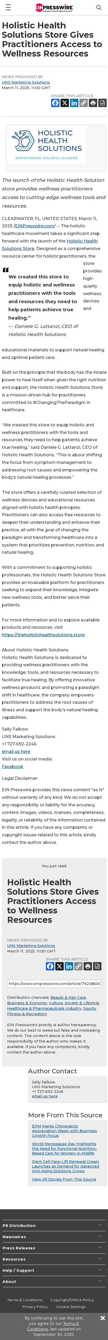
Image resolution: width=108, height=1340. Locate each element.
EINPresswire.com (34, 225)
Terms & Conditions (24, 1300)
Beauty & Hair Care (68, 997)
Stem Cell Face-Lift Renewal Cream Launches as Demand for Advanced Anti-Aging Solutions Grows (65, 1166)
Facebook (12, 766)
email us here (16, 751)
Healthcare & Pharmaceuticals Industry (44, 1008)
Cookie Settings (70, 1307)
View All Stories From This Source (64, 1179)
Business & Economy (27, 1003)
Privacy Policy (35, 1307)
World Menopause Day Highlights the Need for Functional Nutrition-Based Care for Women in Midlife (64, 1149)
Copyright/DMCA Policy (72, 1300)
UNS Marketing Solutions (26, 82)
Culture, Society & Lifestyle (74, 1003)
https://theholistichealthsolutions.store (43, 634)
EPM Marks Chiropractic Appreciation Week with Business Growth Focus (64, 1131)
